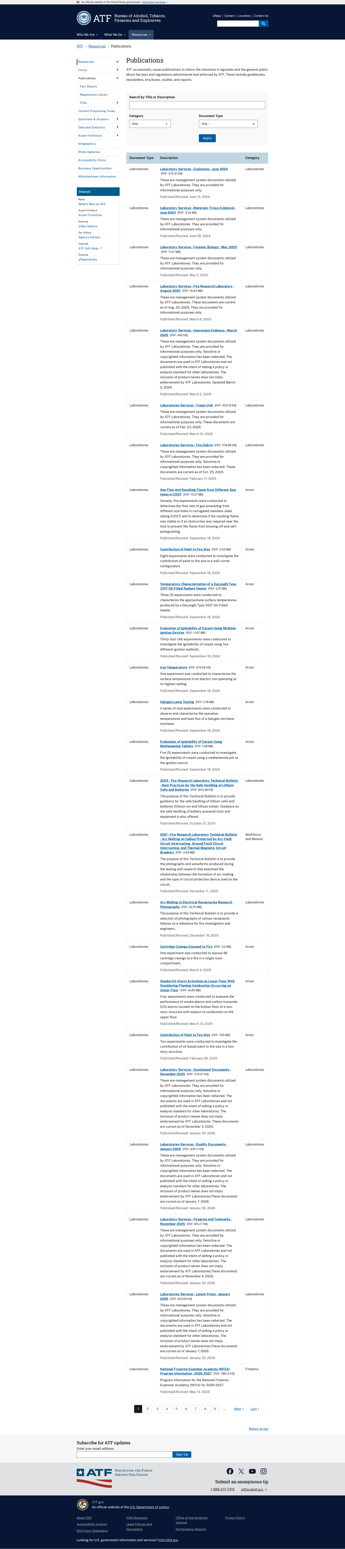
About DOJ (84, 1517)
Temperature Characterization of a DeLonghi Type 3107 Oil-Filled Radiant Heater (198, 586)
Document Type (211, 116)
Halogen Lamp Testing (177, 702)
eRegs (217, 15)
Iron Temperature (173, 667)
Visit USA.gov (168, 1540)
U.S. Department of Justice (149, 1507)
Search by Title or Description (152, 97)
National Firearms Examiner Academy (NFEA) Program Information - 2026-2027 (195, 1371)
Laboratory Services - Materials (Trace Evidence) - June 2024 (198, 210)
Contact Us (261, 15)
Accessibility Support (92, 1524)
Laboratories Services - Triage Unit (186, 405)
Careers (229, 15)
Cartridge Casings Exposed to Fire (186, 947)
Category (136, 116)
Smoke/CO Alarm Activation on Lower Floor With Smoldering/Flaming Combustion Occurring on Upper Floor (197, 985)
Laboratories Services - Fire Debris (186, 445)
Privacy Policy (235, 1517)
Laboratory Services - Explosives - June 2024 (194, 169)
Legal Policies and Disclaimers (139, 1526)
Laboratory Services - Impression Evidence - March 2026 (198, 333)
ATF (80, 46)
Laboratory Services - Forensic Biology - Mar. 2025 (198, 247)
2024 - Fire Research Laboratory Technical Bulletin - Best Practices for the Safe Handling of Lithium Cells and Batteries (199, 785)
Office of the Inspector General (192, 1520)
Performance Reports (191, 1529)
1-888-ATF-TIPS (223, 1489)
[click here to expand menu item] (117, 61)
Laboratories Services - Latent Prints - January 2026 (195, 1296)
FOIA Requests (137, 1517)
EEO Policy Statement (92, 1530)
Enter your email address (95, 1449)
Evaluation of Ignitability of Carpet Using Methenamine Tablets (191, 744)
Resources (97, 46)
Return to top (258, 1429)
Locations (244, 15)
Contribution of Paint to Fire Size (185, 549)
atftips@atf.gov (252, 1489)
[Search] (263, 23)
